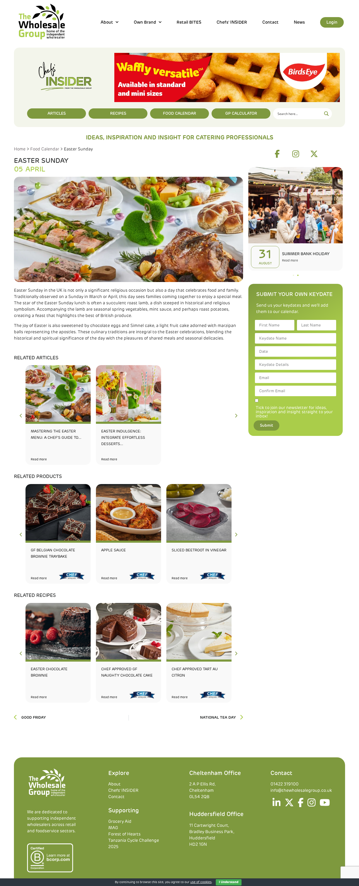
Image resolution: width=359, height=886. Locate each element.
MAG (113, 828)
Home (19, 149)
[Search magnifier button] (326, 114)
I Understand (228, 882)
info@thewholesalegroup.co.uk (301, 790)
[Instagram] (296, 154)
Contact (270, 22)
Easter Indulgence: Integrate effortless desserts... (123, 438)
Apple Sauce (113, 550)
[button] (293, 275)
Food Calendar (44, 149)
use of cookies (201, 882)
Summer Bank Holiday (306, 254)
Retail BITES (189, 22)
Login (331, 22)
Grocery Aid (119, 821)
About (114, 784)
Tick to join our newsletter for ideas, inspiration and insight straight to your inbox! (294, 412)
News (299, 22)
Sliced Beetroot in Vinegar (199, 550)
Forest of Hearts (124, 834)
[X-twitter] (314, 154)
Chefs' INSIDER (232, 22)
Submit (266, 425)
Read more (39, 459)
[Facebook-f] (277, 154)
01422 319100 (284, 784)
